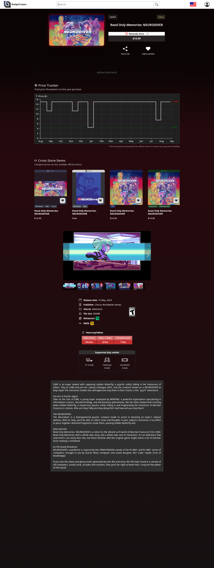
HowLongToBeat (94, 332)
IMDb (86, 323)
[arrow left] (66, 255)
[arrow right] (148, 255)
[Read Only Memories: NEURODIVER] (50, 195)
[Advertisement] (107, 72)
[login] (207, 4)
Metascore (89, 318)
